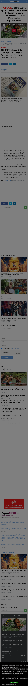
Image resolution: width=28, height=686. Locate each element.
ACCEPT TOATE (14, 682)
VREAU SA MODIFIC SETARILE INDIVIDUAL (8, 684)
